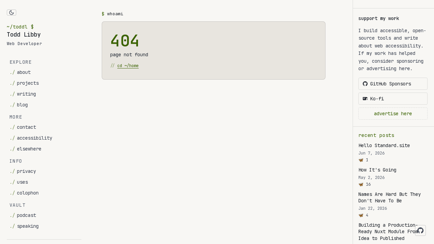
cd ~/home (128, 65)
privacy (22, 171)
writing (22, 94)
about (20, 72)
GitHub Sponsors (390, 84)
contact (22, 127)
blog (18, 105)
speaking (24, 226)
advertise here (393, 113)
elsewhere (25, 149)
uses (18, 182)
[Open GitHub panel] (420, 230)
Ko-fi (377, 99)
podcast (22, 215)
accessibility (30, 138)
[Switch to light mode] (11, 12)
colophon (24, 193)
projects (24, 83)
